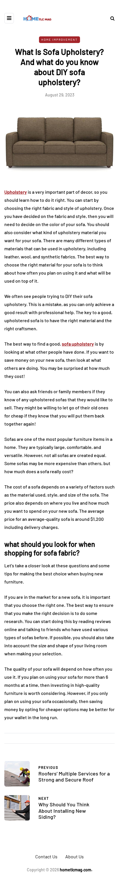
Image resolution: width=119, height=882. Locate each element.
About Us (74, 856)
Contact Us (46, 856)
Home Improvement (59, 39)
